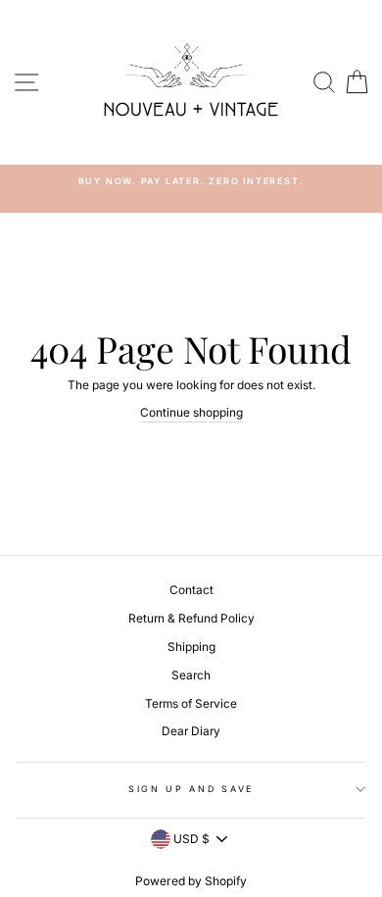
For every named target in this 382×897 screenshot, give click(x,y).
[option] (191, 180)
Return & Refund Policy (191, 618)
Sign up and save (191, 788)
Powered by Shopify (191, 880)
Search (191, 675)
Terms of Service (191, 703)
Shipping (191, 646)
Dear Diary (191, 730)
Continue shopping (191, 412)
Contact (191, 589)
